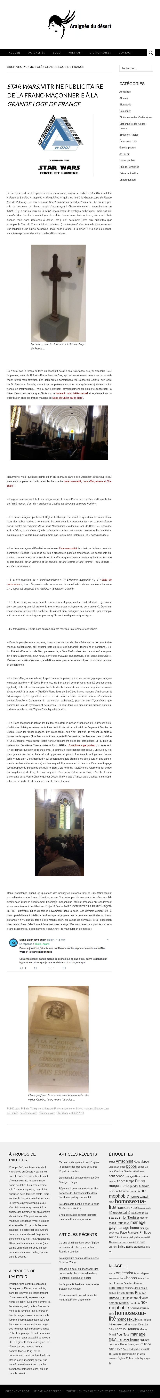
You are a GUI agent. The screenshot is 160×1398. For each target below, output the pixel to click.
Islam (134, 1213)
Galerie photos (127, 147)
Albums (123, 98)
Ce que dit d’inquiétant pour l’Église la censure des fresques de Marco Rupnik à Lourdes (79, 1167)
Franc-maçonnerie (64, 1108)
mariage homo (127, 1228)
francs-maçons (84, 1108)
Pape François (129, 1232)
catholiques (138, 1171)
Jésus (140, 1212)
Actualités (36, 52)
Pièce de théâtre (128, 173)
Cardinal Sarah (122, 1171)
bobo (122, 1166)
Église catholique (135, 1246)
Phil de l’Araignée (31, 1108)
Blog (57, 52)
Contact (125, 52)
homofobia (135, 1191)
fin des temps (125, 1181)
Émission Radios (129, 134)
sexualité (145, 1237)
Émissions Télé (128, 141)
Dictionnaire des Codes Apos (135, 117)
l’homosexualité (68, 548)
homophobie (128, 1193)
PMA (119, 1237)
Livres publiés (127, 160)
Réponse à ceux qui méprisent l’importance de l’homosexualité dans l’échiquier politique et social (79, 1193)
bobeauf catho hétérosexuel (72, 393)
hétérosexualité (28, 1113)
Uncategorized (127, 179)
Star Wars (62, 1113)
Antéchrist (124, 1161)
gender (134, 1186)
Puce (125, 1237)
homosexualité (47, 1113)
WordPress (52, 1391)
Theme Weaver (105, 1391)
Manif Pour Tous (119, 1222)
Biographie (125, 104)
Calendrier (125, 111)
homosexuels (144, 1208)
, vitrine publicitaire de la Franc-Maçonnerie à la (55, 95)
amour (112, 1162)
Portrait (75, 52)
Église (121, 1246)
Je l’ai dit (124, 154)
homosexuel (127, 1207)
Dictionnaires (100, 52)
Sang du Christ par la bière (67, 397)
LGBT (118, 1217)
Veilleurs (113, 1247)
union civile (139, 1242)
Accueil (15, 52)
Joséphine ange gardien (81, 745)
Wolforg (147, 1391)
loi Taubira (131, 1217)
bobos (131, 1166)
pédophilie (134, 1237)
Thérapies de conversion (120, 1242)
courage (129, 1176)
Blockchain (114, 1167)
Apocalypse (141, 1161)
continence (116, 1176)
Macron (144, 1217)
